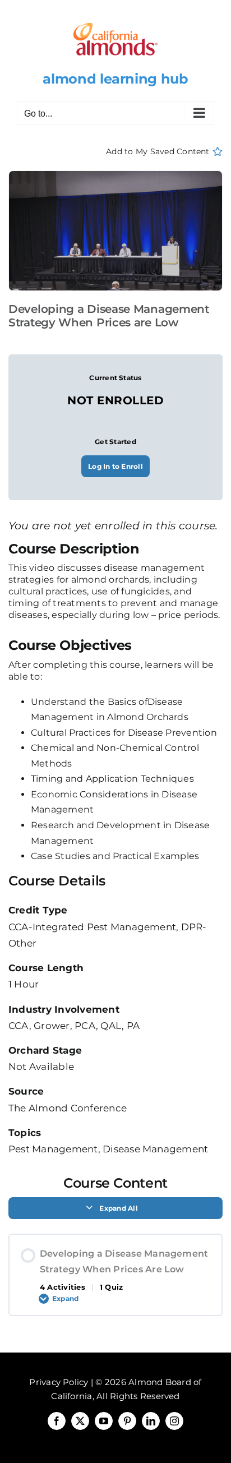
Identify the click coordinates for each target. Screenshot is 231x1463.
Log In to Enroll (115, 466)
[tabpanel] (115, 704)
